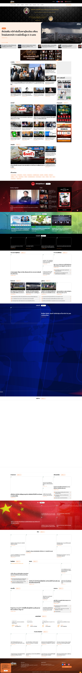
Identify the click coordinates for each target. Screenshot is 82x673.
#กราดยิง (24, 175)
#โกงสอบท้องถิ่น (20, 175)
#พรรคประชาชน (29, 175)
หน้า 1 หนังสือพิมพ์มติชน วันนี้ (69, 45)
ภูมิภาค (31, 4)
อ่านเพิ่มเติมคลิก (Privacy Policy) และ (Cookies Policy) (6, 667)
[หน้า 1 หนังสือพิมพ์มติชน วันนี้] (64, 89)
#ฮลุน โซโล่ (41, 175)
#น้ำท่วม (47, 176)
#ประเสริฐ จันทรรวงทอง (31, 176)
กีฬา (38, 4)
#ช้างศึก (26, 176)
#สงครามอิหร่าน (13, 178)
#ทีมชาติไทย (46, 175)
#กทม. (16, 176)
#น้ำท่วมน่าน (50, 175)
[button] (23, 211)
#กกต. (54, 176)
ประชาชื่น (42, 4)
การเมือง (18, 4)
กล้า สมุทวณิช (48, 626)
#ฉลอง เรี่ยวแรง (21, 176)
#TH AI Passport (38, 176)
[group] (24, 199)
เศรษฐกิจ (22, 4)
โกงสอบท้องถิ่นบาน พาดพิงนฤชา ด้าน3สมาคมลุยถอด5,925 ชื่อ (10, 46)
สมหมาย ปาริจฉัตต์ (33, 626)
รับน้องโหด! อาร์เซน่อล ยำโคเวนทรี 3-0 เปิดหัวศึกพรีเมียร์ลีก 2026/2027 (31, 46)
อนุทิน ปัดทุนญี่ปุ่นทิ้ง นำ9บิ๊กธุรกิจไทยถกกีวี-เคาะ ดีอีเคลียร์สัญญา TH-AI (52, 46)
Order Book (64, 209)
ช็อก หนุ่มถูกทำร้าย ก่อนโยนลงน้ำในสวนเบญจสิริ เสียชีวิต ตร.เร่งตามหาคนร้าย (20, 33)
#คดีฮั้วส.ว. (12, 176)
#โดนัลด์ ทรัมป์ (19, 178)
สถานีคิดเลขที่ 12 (18, 626)
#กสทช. (44, 176)
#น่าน (50, 176)
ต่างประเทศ (34, 4)
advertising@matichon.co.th (47, 664)
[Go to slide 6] (7, 42)
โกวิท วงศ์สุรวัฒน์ (64, 626)
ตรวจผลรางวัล (64, 140)
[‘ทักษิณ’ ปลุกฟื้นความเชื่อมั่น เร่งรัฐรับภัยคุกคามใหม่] (64, 113)
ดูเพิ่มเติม (48, 183)
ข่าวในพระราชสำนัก (13, 4)
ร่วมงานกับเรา (67, 666)
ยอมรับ (6, 670)
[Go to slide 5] (6, 42)
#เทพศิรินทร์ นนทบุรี (36, 175)
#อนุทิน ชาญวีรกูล (13, 175)
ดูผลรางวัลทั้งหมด (64, 135)
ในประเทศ (26, 4)
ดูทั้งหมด (17, 62)
